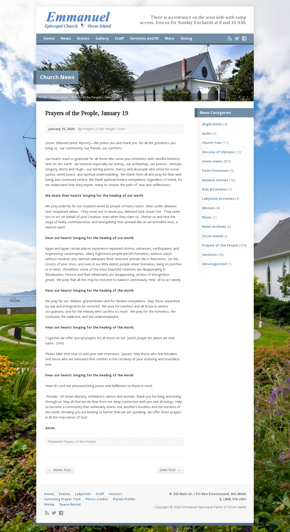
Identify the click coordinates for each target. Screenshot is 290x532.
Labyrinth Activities (218, 198)
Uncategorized (214, 264)
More (169, 38)
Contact (115, 494)
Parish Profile (124, 499)
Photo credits (96, 499)
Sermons (209, 254)
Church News (59, 97)
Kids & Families (214, 189)
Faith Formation (215, 170)
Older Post (170, 469)
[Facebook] (244, 38)
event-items (212, 161)
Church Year (212, 142)
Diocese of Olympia (218, 152)
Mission (208, 208)
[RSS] (229, 38)
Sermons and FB (144, 38)
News (66, 38)
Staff (119, 38)
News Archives (214, 226)
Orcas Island (212, 236)
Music (207, 217)
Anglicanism (212, 124)
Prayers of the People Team (104, 129)
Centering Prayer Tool (62, 499)
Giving (186, 38)
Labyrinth (83, 494)
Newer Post (59, 469)
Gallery (102, 38)
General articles (215, 180)
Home (49, 38)
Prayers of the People (86, 97)
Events (83, 38)
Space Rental (70, 504)
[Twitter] (237, 38)
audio (206, 133)
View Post (111, 97)
